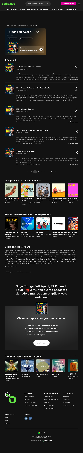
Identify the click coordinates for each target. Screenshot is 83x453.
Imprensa (27, 399)
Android (7, 423)
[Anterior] (71, 180)
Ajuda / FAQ (67, 402)
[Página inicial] (8, 25)
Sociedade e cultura (25, 38)
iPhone (7, 417)
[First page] (27, 172)
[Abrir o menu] (79, 3)
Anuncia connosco (30, 402)
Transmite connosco (30, 405)
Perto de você (44, 9)
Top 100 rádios (11, 9)
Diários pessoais (12, 38)
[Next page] (51, 172)
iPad (6, 420)
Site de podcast (10, 266)
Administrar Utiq (49, 405)
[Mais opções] (43, 32)
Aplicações (66, 399)
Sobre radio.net (29, 396)
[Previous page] (31, 172)
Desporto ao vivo (32, 9)
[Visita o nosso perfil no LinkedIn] (26, 418)
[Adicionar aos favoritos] (37, 31)
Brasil (43, 433)
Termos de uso (48, 396)
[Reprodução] (41, 49)
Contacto (66, 396)
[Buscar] (48, 3)
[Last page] (55, 172)
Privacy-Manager (49, 408)
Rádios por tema (71, 9)
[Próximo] (76, 180)
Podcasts (22, 9)
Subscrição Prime (68, 405)
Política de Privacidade (51, 399)
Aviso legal (47, 402)
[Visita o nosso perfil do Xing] (30, 418)
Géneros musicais (57, 9)
